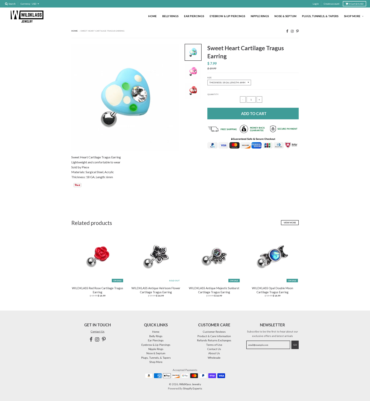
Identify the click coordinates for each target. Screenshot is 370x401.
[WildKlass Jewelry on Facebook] (287, 31)
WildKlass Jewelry (190, 384)
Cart (356, 3)
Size (209, 77)
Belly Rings (170, 16)
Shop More (352, 16)
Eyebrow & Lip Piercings (227, 16)
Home (152, 16)
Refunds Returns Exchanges (214, 340)
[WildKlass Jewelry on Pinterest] (297, 31)
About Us (214, 353)
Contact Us (97, 331)
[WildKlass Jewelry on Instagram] (292, 31)
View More (290, 222)
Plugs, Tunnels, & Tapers (320, 16)
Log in (316, 3)
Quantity (213, 94)
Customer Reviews (214, 331)
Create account (331, 3)
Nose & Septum (285, 16)
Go (295, 344)
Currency (25, 3)
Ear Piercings (194, 16)
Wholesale (214, 357)
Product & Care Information (214, 336)
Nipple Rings (260, 16)
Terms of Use (214, 344)
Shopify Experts (192, 388)
